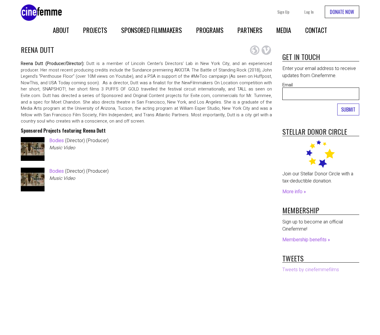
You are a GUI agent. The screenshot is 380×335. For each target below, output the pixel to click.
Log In (309, 12)
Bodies (56, 140)
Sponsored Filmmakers (151, 30)
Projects (95, 30)
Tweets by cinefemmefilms (310, 269)
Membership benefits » (306, 239)
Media (283, 30)
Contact (316, 30)
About (61, 30)
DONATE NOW (342, 11)
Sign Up (283, 12)
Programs (210, 30)
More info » (294, 191)
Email (287, 85)
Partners (250, 30)
